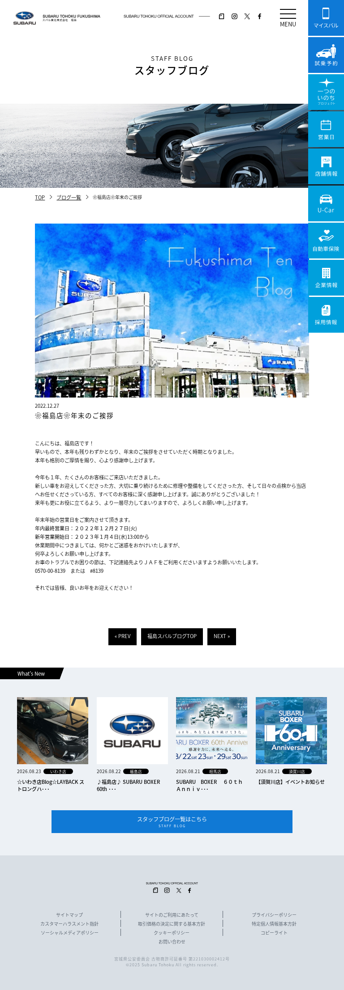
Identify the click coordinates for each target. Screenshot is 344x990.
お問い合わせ (172, 941)
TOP (40, 197)
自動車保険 (326, 240)
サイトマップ (69, 915)
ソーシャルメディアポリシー (70, 933)
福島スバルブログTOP (172, 635)
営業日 (326, 129)
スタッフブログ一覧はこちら (172, 821)
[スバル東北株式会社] (71, 18)
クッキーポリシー (171, 933)
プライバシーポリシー (274, 915)
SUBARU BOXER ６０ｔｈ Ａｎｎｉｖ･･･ (211, 785)
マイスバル (326, 18)
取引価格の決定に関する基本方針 (171, 924)
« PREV (122, 635)
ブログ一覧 (68, 197)
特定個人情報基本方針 (274, 924)
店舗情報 (326, 166)
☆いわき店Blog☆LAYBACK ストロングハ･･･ (50, 785)
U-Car (326, 203)
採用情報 (326, 315)
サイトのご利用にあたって (171, 915)
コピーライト (274, 933)
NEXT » (222, 635)
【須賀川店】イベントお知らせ (290, 781)
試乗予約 (326, 55)
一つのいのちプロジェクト (326, 92)
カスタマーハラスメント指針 (69, 924)
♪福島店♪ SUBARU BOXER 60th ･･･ (128, 785)
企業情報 (326, 278)
